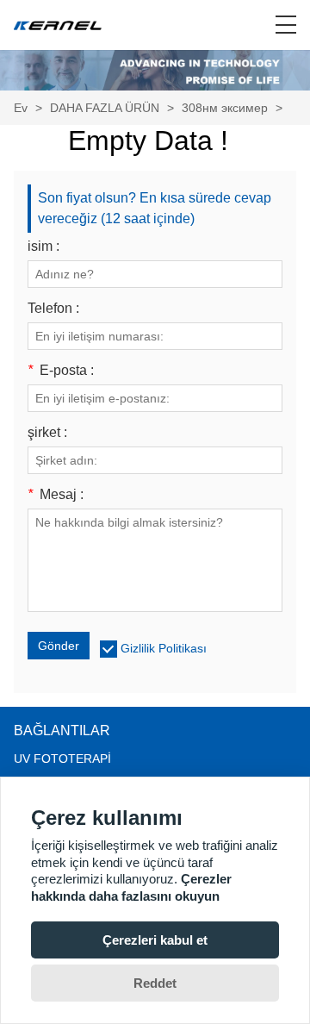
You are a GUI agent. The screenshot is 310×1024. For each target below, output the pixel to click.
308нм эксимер (225, 108)
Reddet (155, 983)
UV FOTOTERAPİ (62, 758)
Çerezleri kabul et (155, 940)
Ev (21, 108)
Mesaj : (56, 495)
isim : (43, 246)
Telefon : (53, 308)
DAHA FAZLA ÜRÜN (104, 108)
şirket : (47, 433)
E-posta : (61, 371)
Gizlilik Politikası (164, 648)
